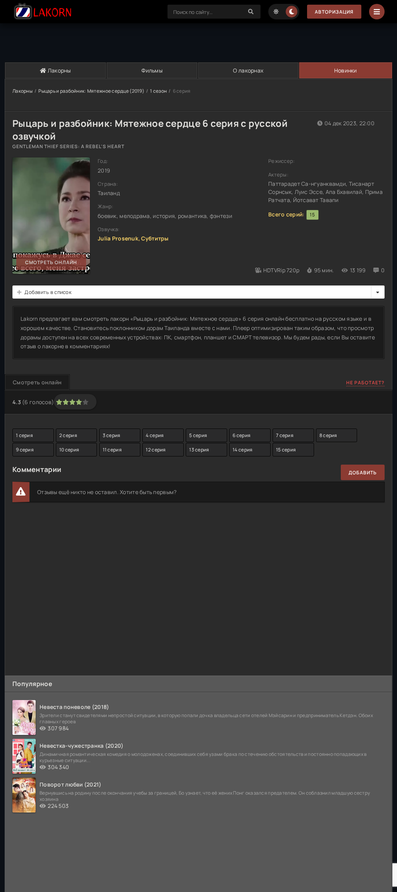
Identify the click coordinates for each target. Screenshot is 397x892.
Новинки (345, 70)
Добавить (363, 472)
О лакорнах (248, 70)
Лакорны (59, 70)
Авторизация (334, 12)
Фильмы (152, 70)
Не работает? (365, 382)
